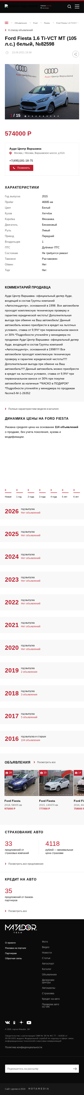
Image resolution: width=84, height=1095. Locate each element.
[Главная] (6, 22)
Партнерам (11, 953)
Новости (47, 952)
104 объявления (30, 740)
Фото (45, 942)
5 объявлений (29, 717)
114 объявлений (66, 427)
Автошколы (48, 988)
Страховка (48, 993)
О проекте (10, 943)
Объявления (49, 974)
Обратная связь (13, 958)
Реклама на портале (15, 948)
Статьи (46, 958)
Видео (45, 947)
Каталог (46, 969)
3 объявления (29, 694)
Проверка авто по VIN (50, 1005)
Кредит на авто (51, 999)
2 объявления (29, 671)
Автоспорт (48, 963)
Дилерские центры (48, 981)
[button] (74, 115)
